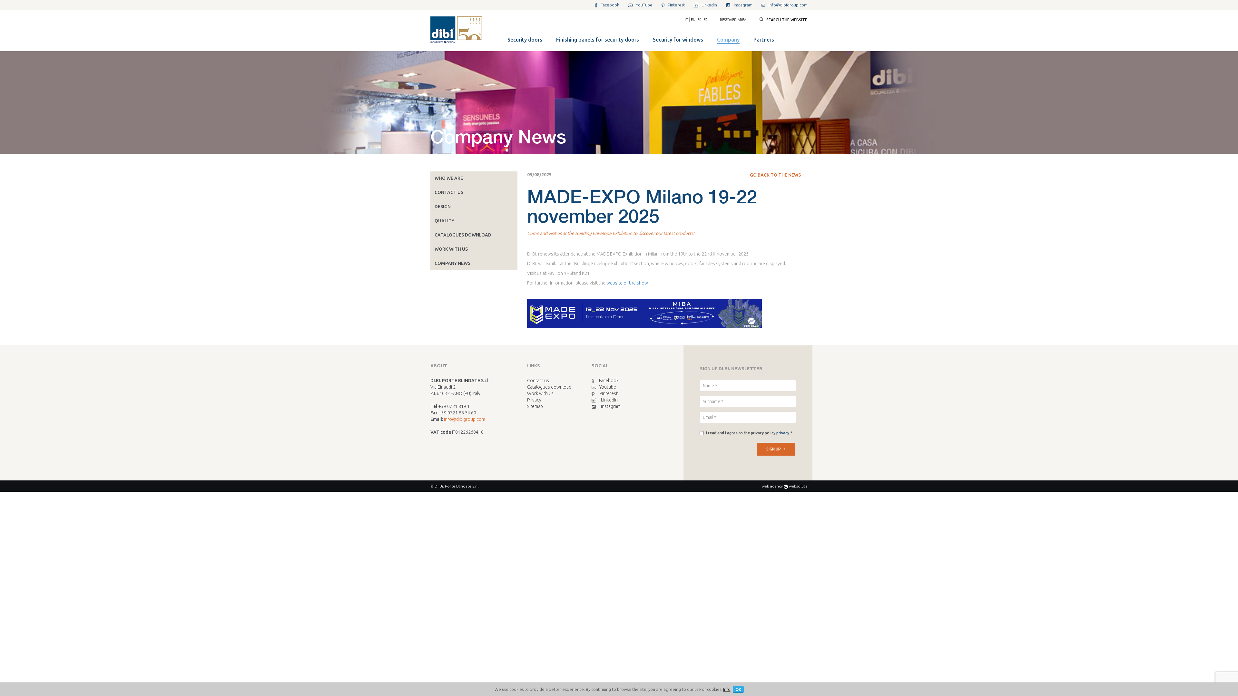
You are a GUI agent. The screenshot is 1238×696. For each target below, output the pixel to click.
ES (705, 20)
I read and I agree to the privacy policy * (749, 433)
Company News (452, 263)
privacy (782, 433)
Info (727, 689)
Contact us (449, 192)
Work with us (451, 249)
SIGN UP (773, 449)
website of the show (627, 282)
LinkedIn (609, 399)
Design (443, 206)
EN (693, 20)
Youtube (607, 387)
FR (699, 20)
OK (738, 689)
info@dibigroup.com (464, 419)
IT (686, 20)
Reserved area (733, 20)
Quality (444, 220)
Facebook (609, 380)
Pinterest (608, 393)
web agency (772, 486)
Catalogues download (463, 234)
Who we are (449, 178)
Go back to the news (775, 175)
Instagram (611, 406)
